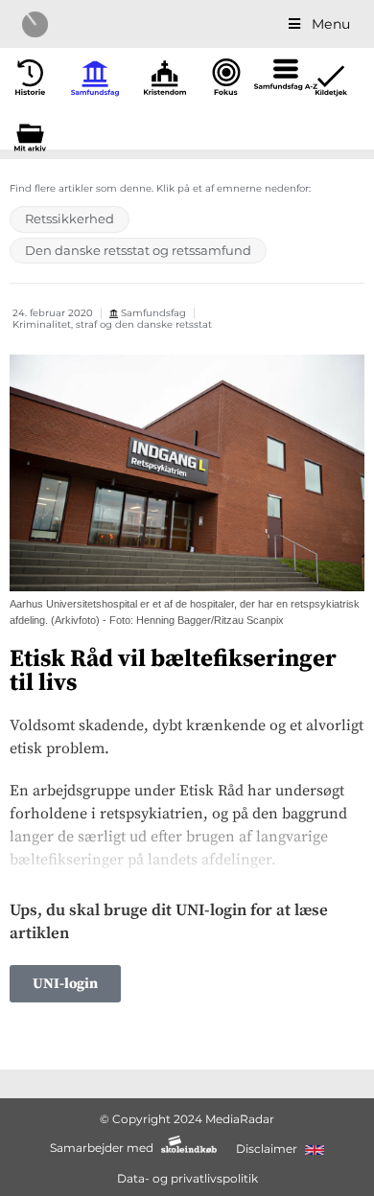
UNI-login (65, 984)
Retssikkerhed (69, 218)
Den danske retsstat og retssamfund (138, 250)
